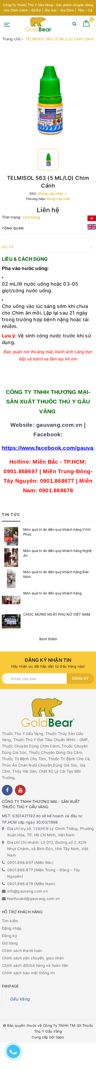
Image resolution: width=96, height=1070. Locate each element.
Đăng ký (80, 678)
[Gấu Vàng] (38, 24)
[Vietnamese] (91, 218)
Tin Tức (11, 514)
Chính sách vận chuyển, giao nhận (33, 958)
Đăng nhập (12, 928)
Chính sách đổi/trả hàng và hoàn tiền (35, 965)
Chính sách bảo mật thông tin (28, 973)
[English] (91, 227)
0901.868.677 (20, 870)
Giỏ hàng (10, 943)
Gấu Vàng (20, 999)
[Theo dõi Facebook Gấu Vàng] (7, 790)
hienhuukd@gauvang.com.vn (33, 898)
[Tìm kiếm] (74, 24)
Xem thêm (48, 639)
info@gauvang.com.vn (27, 891)
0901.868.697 (20, 862)
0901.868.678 (20, 883)
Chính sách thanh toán (22, 950)
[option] (48, 99)
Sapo (60, 1037)
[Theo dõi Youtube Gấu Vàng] (20, 790)
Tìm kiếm (10, 921)
